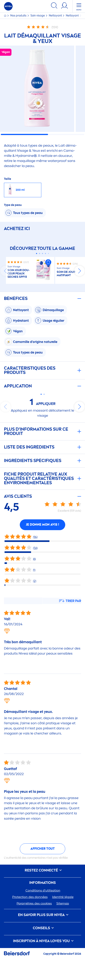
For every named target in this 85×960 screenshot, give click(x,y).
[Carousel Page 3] (42, 253)
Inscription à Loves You (42, 941)
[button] (48, 262)
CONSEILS (42, 928)
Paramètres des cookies (34, 903)
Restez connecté (42, 870)
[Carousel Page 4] (45, 253)
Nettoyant (55, 15)
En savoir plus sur (41, 915)
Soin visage (37, 15)
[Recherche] (54, 6)
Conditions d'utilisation (43, 890)
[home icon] (5, 15)
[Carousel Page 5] (48, 253)
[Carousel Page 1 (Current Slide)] (36, 253)
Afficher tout (42, 848)
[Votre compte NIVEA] (64, 6)
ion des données (30, 897)
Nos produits (18, 15)
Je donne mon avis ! (42, 524)
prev (5, 271)
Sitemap (62, 903)
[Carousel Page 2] (39, 253)
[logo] (8, 6)
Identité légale (63, 897)
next (79, 271)
